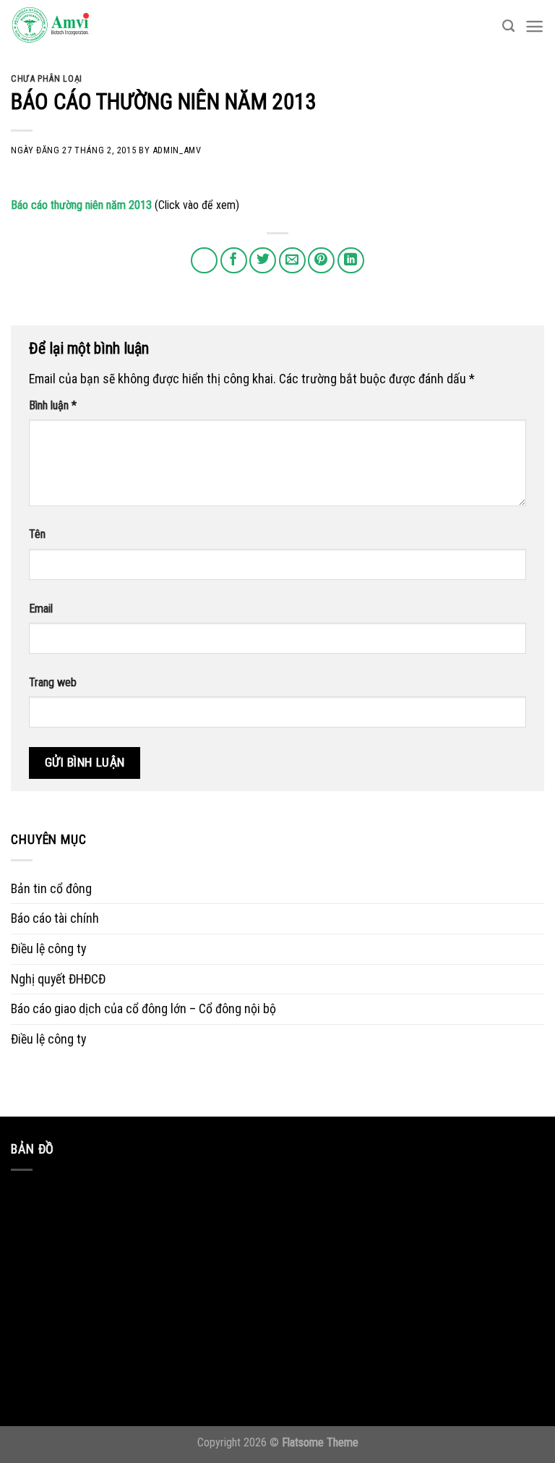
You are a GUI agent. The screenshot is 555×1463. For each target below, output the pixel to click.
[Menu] (534, 26)
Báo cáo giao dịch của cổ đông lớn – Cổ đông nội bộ (143, 1008)
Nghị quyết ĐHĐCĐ (58, 978)
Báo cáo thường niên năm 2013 (81, 205)
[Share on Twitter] (262, 260)
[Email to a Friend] (292, 260)
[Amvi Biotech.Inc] (83, 26)
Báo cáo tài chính (55, 918)
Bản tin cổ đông (51, 888)
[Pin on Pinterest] (321, 260)
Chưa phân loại (46, 78)
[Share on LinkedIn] (350, 260)
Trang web (53, 682)
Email (41, 608)
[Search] (508, 26)
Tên (37, 534)
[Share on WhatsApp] (204, 260)
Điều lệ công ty (48, 948)
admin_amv (177, 150)
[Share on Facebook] (233, 260)
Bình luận (53, 405)
